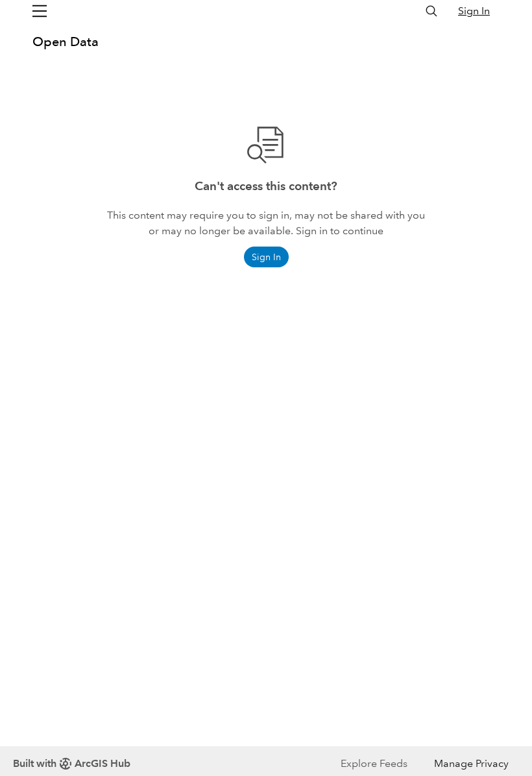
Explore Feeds (374, 763)
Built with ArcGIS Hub (71, 763)
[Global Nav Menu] (39, 11)
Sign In (474, 11)
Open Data (65, 41)
